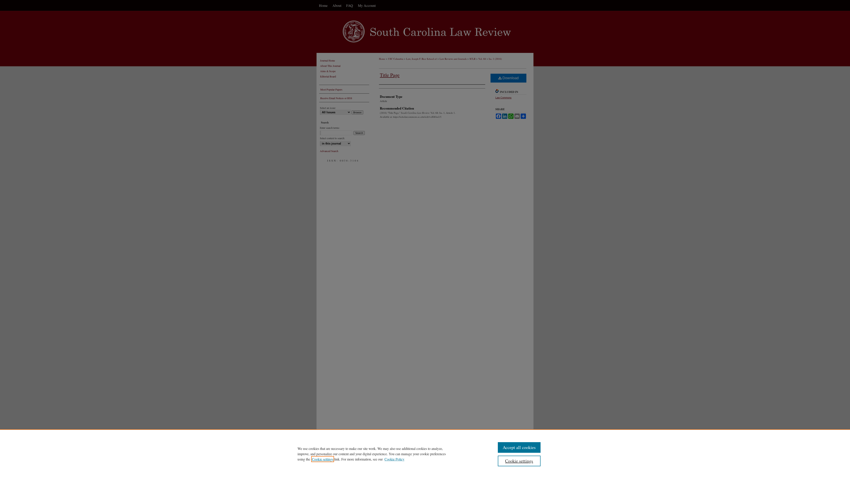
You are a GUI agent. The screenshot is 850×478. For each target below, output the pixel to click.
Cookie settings (322, 459)
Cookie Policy (394, 459)
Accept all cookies (519, 447)
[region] (425, 453)
